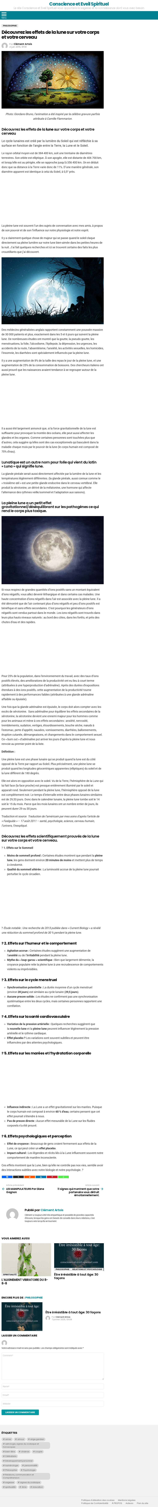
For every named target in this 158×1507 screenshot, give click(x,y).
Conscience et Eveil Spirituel (79, 4)
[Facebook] (7, 1177)
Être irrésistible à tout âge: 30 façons (76, 1276)
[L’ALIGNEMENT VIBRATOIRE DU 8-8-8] (26, 1259)
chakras (25, 1451)
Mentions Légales (126, 1500)
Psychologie (29, 1470)
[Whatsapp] (63, 1177)
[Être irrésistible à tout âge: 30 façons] (79, 1257)
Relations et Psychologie (87, 1269)
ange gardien (37, 1439)
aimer (8, 1439)
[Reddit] (29, 1177)
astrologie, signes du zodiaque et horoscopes (21, 1445)
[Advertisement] (53, 198)
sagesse (9, 1482)
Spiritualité (10, 1274)
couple (38, 1451)
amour (20, 1439)
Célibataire (11, 1456)
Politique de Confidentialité (94, 1503)
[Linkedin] (41, 1177)
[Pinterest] (52, 1177)
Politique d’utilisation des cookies (97, 1500)
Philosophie (62, 1269)
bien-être (10, 1451)
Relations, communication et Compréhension (18, 1476)
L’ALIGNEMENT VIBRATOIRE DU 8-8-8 (25, 1281)
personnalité (31, 1465)
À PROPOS (117, 1503)
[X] (18, 1177)
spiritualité (10, 1487)
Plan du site (142, 1503)
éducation (38, 1487)
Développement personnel (19, 1460)
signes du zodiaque (30, 1482)
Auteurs (129, 1503)
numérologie (11, 1465)
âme (24, 1487)
